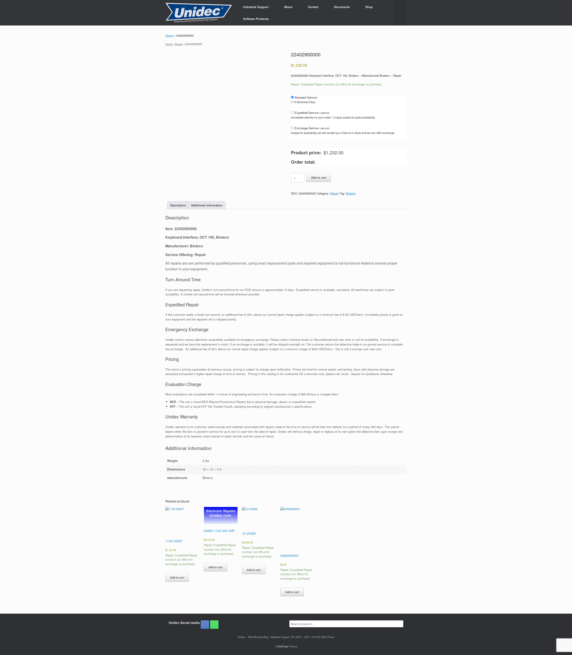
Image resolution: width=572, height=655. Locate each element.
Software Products (256, 19)
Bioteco (351, 193)
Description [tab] (178, 205)
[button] (400, 12)
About (288, 7)
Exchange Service (312, 128)
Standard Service (306, 97)
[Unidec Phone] (214, 624)
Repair (179, 44)
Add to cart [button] (177, 577)
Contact (313, 7)
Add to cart (318, 177)
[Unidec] (198, 12)
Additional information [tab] (206, 205)
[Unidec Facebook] (205, 624)
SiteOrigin (283, 646)
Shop (369, 7)
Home (169, 35)
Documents (342, 7)
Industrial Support (255, 7)
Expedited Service (312, 112)
